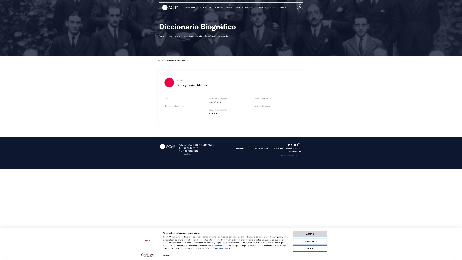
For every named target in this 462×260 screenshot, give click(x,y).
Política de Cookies (222, 249)
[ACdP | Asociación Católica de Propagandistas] (169, 7)
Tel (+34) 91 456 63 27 (188, 148)
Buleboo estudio (294, 155)
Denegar (310, 248)
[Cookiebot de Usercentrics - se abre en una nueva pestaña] (147, 255)
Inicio (160, 61)
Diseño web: (283, 155)
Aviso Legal (241, 148)
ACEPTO (310, 234)
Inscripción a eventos (260, 148)
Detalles (166, 255)
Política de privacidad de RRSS (287, 148)
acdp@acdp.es (185, 154)
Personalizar (308, 241)
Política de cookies (293, 151)
